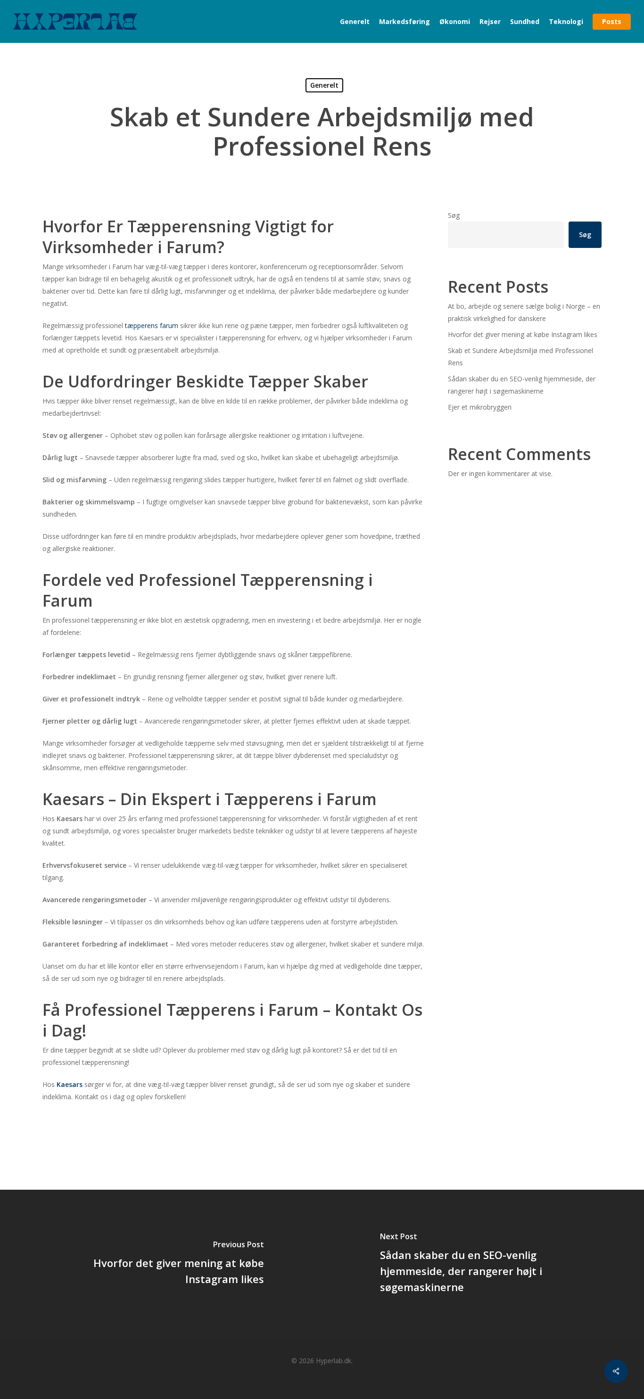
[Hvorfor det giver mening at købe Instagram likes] (161, 1264)
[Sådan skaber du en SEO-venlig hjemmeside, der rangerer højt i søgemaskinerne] (483, 1264)
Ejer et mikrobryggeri (480, 407)
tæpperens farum (151, 325)
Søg (454, 215)
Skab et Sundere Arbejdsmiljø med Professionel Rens (520, 356)
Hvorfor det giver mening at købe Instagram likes (522, 334)
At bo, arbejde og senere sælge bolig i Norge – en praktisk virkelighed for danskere (524, 312)
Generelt (324, 85)
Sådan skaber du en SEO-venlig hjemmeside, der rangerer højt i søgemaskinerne (521, 384)
